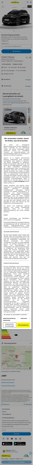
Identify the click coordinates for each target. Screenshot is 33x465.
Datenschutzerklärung (9, 318)
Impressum (24, 318)
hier (13, 183)
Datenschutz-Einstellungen (9, 325)
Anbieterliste (6, 320)
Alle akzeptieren (23, 325)
